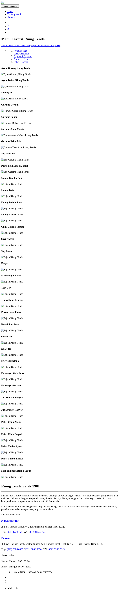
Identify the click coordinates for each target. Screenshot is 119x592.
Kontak (11, 17)
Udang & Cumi (21, 53)
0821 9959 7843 (56, 549)
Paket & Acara (21, 62)
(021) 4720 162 (14, 532)
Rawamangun (10, 520)
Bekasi (5, 538)
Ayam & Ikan (20, 50)
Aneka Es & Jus (21, 59)
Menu (10, 11)
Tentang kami (14, 14)
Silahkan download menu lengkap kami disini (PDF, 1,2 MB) (31, 45)
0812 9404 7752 (37, 532)
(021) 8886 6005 (15, 549)
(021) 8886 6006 (33, 549)
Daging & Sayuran (23, 56)
